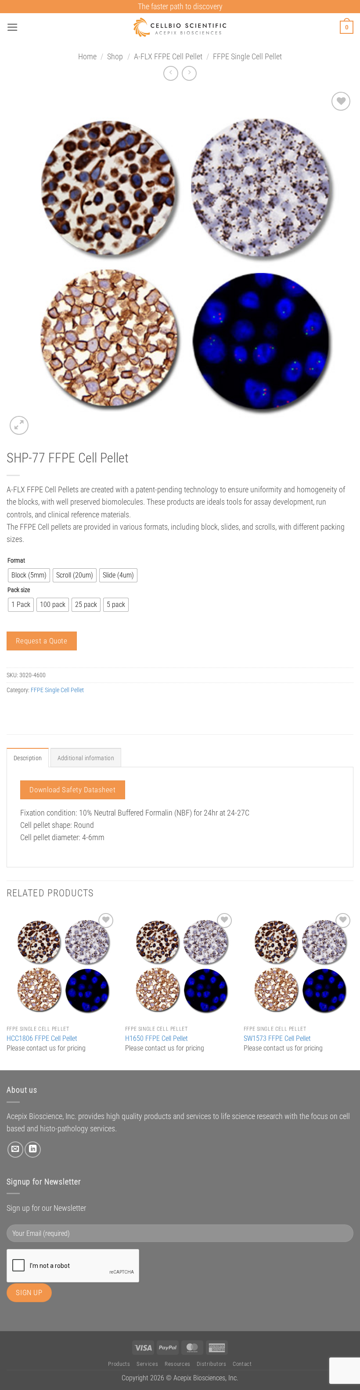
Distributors (211, 1364)
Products (119, 1364)
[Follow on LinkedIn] (32, 1149)
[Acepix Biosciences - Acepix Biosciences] (180, 27)
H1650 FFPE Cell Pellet (156, 1038)
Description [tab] (28, 758)
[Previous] (7, 989)
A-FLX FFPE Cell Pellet (168, 56)
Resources (178, 1364)
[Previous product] (189, 73)
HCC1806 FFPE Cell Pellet (42, 1038)
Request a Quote (41, 640)
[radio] (29, 575)
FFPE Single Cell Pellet (247, 56)
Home (87, 56)
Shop (115, 56)
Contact (242, 1364)
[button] (12, 27)
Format (16, 560)
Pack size (18, 590)
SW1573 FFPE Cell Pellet (277, 1038)
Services (147, 1364)
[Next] (353, 989)
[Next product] (170, 73)
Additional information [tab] (86, 758)
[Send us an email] (15, 1149)
